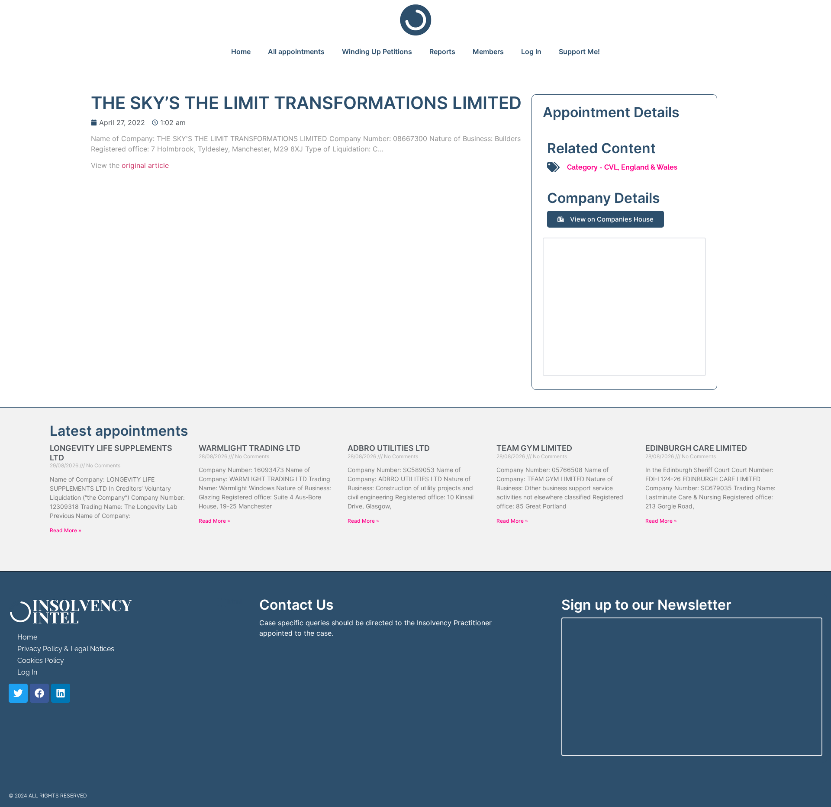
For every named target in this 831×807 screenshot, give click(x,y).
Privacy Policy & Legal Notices (65, 649)
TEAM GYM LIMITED (534, 448)
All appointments (296, 51)
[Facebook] (39, 693)
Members (488, 51)
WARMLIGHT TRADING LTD (249, 448)
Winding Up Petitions (377, 51)
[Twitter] (18, 693)
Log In (531, 51)
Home (241, 51)
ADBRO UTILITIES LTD (389, 448)
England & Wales (649, 167)
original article (145, 165)
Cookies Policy (40, 660)
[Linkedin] (60, 693)
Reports (442, 51)
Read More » (65, 530)
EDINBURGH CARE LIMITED (696, 448)
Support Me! (579, 51)
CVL (611, 167)
